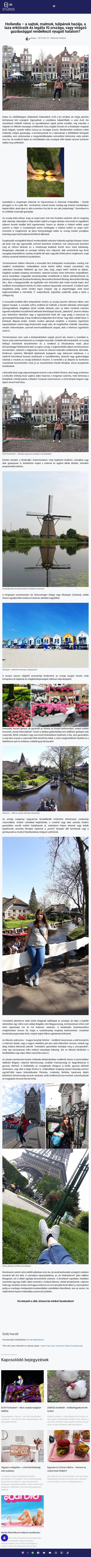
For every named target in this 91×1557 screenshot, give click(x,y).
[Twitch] (62, 1553)
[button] (54, 6)
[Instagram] (56, 1553)
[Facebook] (38, 1553)
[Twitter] (44, 1553)
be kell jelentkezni (35, 1340)
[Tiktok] (68, 1553)
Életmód (54, 38)
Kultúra (62, 38)
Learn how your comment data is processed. (62, 1346)
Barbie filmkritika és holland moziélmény (21, 1532)
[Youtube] (50, 1553)
